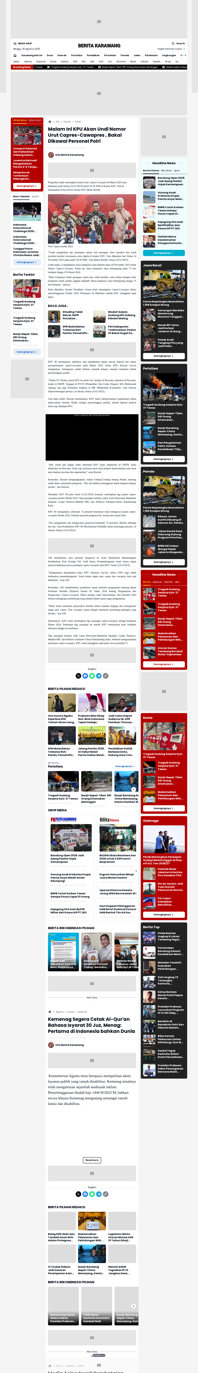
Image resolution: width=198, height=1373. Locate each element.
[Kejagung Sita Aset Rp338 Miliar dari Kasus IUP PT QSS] (149, 226)
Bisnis (133, 61)
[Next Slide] (136, 871)
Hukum (65, 61)
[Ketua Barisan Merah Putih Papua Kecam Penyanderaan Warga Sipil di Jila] (149, 996)
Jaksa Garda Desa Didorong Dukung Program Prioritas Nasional (170, 534)
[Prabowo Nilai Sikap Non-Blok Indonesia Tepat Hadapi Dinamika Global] (92, 702)
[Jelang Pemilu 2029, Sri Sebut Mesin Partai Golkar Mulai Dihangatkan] (92, 735)
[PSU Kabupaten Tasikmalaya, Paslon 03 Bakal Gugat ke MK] (99, 331)
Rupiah (156, 61)
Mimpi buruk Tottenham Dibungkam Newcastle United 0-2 (26, 176)
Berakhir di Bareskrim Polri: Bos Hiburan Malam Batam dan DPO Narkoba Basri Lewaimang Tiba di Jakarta (171, 1024)
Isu (177, 61)
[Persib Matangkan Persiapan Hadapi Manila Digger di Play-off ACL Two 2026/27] (164, 839)
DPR (75, 61)
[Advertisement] (99, 21)
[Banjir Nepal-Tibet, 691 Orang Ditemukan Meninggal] (96, 781)
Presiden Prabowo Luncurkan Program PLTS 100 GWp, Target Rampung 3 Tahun (171, 1010)
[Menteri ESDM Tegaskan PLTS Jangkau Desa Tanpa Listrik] (122, 1254)
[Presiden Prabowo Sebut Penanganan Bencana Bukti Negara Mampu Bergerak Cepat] (149, 1070)
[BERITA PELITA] (99, 45)
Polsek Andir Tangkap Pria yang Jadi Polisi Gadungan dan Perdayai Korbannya (170, 343)
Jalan (137, 55)
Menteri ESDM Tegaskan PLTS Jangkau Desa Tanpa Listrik (118, 1270)
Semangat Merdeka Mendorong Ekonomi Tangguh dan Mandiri (171, 314)
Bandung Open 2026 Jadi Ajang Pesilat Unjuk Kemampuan (67, 859)
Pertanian (110, 55)
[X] (78, 676)
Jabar (16, 61)
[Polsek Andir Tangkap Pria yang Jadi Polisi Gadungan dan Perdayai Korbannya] (149, 344)
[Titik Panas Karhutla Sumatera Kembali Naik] (96, 1306)
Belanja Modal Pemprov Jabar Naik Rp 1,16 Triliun (128, 964)
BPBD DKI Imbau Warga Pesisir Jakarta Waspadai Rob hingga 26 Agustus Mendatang (170, 549)
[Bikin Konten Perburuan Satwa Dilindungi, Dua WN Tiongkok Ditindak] (149, 1041)
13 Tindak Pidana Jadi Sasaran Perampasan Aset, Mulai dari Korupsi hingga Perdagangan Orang (62, 1270)
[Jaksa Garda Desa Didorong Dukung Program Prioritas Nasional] (149, 536)
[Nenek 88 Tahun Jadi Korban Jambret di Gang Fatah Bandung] (149, 330)
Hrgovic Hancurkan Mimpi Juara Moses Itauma (116, 876)
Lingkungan (169, 55)
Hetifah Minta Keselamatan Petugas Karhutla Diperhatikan (169, 240)
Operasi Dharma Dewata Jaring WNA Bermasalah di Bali (120, 892)
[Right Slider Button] (184, 55)
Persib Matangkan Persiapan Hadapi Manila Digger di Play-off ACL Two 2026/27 (163, 860)
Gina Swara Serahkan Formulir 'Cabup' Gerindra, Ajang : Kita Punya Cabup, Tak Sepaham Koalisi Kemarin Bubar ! (96, 964)
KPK (84, 61)
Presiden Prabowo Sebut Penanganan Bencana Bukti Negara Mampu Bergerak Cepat (170, 1069)
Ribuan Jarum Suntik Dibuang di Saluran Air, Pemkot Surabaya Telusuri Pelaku (171, 520)
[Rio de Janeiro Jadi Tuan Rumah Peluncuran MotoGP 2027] (149, 888)
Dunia (53, 61)
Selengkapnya (25, 186)
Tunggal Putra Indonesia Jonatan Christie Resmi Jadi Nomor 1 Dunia (26, 252)
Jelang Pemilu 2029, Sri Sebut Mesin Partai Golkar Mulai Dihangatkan (91, 752)
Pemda (125, 55)
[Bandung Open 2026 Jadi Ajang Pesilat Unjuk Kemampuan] (71, 837)
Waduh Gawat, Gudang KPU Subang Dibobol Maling (121, 315)
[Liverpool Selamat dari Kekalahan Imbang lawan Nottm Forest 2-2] (27, 135)
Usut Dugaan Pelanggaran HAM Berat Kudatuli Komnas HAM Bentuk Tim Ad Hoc (118, 909)
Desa (50, 55)
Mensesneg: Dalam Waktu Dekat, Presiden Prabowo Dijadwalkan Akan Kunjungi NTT (62, 1318)
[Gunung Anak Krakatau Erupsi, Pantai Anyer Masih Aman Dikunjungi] (149, 197)
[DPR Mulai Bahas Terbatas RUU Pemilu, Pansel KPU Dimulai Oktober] (54, 331)
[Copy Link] (105, 676)
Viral (101, 61)
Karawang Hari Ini (32, 55)
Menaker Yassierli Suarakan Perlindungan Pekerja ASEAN (169, 966)
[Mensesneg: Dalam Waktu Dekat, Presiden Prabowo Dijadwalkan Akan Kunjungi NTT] (63, 1306)
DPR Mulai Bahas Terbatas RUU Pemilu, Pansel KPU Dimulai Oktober (75, 330)
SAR (92, 61)
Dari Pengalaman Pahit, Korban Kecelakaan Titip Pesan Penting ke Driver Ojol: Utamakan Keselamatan (169, 446)
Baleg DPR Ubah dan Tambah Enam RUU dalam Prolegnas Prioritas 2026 (61, 1237)
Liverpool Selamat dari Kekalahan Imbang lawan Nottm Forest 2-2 (25, 152)
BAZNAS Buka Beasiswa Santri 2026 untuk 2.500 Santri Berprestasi (119, 859)
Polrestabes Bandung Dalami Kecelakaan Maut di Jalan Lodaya (171, 951)
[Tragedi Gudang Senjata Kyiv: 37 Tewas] (27, 288)
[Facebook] (85, 676)
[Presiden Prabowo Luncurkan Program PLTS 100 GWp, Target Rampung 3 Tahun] (149, 1011)
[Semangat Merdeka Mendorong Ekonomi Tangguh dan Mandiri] (149, 315)
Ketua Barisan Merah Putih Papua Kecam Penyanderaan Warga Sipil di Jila (170, 995)
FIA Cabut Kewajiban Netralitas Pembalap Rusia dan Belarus (168, 902)
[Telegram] (99, 676)
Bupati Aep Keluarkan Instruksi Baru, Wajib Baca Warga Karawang (63, 964)
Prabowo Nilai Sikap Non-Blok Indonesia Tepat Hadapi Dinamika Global (91, 719)
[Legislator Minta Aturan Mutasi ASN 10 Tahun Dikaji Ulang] (122, 1221)
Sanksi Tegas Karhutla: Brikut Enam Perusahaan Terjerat (170, 1054)
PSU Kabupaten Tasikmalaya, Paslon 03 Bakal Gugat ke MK (122, 330)
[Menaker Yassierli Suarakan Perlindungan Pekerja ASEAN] (149, 967)
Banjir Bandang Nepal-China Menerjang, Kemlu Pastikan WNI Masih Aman (129, 799)
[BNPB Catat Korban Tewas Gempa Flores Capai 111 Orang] (149, 212)
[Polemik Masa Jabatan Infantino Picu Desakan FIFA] (149, 874)
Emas (168, 61)
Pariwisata (151, 55)
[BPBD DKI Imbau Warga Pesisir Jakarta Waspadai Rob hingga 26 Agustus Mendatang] (149, 550)
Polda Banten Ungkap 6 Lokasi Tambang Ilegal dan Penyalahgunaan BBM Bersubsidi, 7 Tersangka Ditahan (171, 936)
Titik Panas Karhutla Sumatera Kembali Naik (96, 1318)
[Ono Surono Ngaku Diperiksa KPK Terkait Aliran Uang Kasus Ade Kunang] (62, 702)
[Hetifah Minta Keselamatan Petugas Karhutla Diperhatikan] (149, 241)
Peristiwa (76, 55)
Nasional (41, 61)
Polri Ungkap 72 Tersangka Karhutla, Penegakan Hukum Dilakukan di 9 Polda (171, 980)
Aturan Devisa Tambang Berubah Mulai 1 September (170, 651)
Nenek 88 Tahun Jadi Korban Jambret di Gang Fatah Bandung (169, 328)
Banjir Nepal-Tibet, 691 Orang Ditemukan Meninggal (65, 67)
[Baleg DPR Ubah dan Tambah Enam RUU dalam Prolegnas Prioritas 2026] (62, 1221)
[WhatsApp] (92, 676)
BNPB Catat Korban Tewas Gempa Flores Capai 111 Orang (70, 895)
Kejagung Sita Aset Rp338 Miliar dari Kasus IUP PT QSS (69, 911)
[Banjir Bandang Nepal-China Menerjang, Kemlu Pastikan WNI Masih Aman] (129, 781)
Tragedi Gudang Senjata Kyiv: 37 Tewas (24, 305)
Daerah (62, 55)
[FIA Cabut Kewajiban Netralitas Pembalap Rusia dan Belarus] (149, 903)
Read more (92, 1160)
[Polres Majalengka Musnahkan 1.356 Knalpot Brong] (164, 284)
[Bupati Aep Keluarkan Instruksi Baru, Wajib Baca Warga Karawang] (63, 952)
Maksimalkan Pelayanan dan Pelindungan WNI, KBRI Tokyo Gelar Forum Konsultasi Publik (148, 67)
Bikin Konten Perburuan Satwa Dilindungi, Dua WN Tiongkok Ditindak (170, 1039)
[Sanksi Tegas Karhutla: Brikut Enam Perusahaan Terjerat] (149, 1055)
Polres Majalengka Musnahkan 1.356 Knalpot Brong (163, 303)
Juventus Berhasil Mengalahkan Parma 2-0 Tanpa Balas (25, 164)
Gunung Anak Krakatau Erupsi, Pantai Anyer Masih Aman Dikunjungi (71, 878)
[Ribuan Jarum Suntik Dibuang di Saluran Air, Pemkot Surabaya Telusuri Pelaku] (149, 521)
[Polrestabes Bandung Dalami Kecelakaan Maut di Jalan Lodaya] (149, 952)
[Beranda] (50, 122)
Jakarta (28, 61)
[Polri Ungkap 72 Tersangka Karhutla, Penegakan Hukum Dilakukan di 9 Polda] (149, 982)
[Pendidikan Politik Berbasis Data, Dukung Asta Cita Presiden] (122, 735)
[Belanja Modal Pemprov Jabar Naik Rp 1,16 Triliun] (129, 952)
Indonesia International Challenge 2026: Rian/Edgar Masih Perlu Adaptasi (25, 240)
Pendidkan (93, 55)
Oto (110, 61)
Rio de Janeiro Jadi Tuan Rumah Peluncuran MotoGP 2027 (171, 887)
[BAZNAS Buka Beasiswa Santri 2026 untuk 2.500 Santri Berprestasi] (120, 837)
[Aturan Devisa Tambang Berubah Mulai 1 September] (149, 653)
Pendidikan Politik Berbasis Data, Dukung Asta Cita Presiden (120, 752)
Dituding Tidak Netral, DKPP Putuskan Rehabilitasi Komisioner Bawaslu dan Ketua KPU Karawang (76, 315)
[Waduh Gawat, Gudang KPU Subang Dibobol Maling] (99, 316)
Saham (144, 61)
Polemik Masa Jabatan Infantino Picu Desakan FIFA (170, 872)
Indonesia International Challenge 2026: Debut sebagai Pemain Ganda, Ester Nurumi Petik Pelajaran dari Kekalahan (27, 228)
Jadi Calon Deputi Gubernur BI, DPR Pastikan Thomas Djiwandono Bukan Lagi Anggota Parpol (122, 719)
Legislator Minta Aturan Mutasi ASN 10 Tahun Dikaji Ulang (120, 1237)
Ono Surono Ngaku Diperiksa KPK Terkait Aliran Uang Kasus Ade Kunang (61, 719)
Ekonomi (121, 61)
